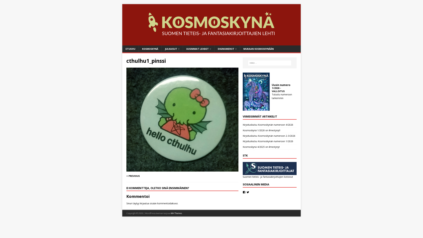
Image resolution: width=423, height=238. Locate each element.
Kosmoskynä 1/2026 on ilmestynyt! (261, 130)
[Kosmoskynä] (211, 43)
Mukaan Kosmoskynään (258, 48)
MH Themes (176, 213)
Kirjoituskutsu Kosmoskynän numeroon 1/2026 (268, 141)
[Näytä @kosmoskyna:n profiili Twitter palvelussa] (248, 192)
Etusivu (130, 48)
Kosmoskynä (150, 48)
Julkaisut (171, 48)
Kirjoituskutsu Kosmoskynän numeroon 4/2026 (268, 124)
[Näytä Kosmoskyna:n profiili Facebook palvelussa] (244, 192)
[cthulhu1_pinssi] (182, 169)
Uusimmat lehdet (197, 48)
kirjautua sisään (148, 203)
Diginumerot (226, 48)
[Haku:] (269, 63)
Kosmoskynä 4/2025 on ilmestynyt (261, 146)
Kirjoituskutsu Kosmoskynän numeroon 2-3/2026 (269, 135)
